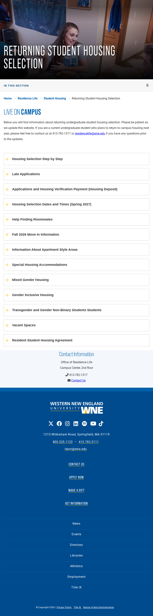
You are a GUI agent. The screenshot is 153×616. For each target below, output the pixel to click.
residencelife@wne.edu (90, 133)
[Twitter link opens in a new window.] (50, 421)
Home (8, 98)
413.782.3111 (89, 442)
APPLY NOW (76, 477)
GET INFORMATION (76, 503)
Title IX (76, 587)
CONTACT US (76, 464)
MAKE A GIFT (76, 490)
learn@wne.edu (76, 449)
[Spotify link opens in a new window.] (84, 421)
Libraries (76, 555)
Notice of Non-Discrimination (98, 607)
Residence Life (28, 98)
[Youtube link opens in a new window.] (92, 421)
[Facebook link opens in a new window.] (59, 421)
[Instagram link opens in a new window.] (67, 421)
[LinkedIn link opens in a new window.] (76, 421)
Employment (77, 577)
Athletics (76, 566)
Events (76, 534)
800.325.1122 (63, 442)
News (76, 523)
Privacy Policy (64, 607)
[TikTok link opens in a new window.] (101, 421)
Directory (76, 545)
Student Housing (55, 98)
